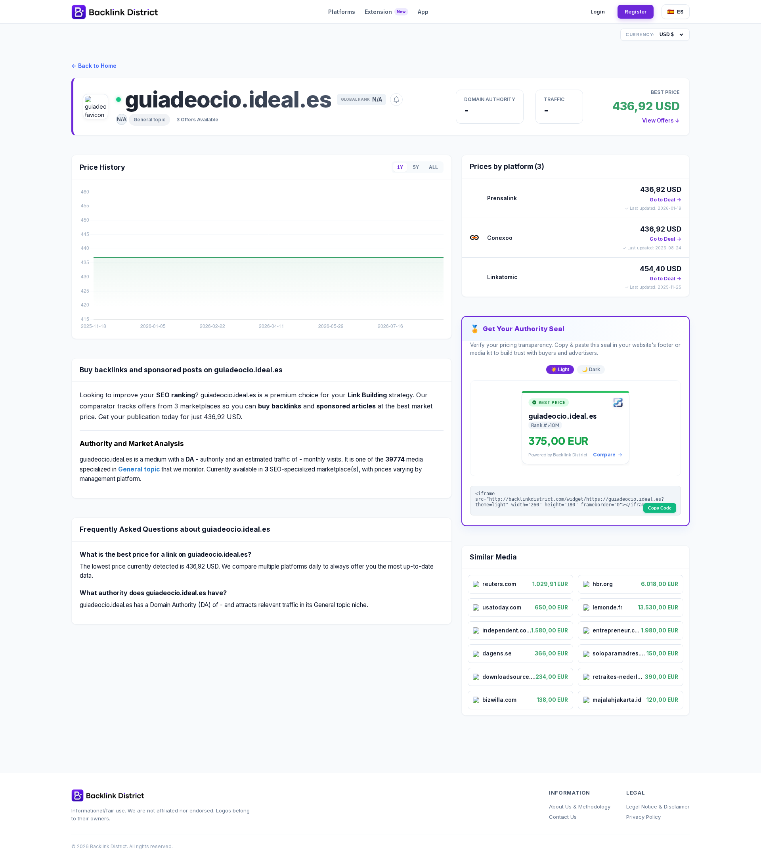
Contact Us (563, 817)
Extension (385, 11)
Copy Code (659, 508)
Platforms (341, 11)
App (423, 11)
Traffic (554, 99)
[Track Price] (396, 99)
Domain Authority (489, 99)
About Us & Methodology (579, 806)
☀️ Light (560, 369)
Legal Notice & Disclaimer (658, 806)
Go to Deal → (665, 200)
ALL (433, 167)
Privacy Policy (643, 817)
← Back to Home (94, 65)
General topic (149, 120)
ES (680, 11)
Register (635, 11)
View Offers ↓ (661, 120)
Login (598, 11)
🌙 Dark (591, 369)
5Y (416, 167)
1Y (400, 167)
